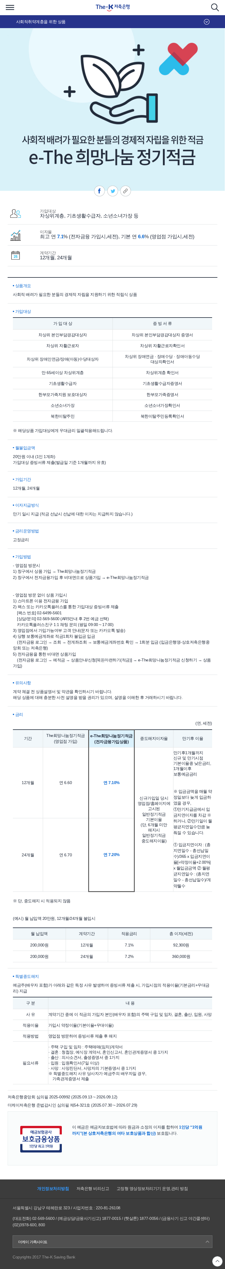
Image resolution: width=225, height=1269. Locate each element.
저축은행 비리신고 (92, 1188)
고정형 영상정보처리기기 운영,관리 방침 (152, 1188)
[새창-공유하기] (99, 191)
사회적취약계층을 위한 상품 (41, 21)
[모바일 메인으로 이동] (113, 7)
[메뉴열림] (10, 7)
